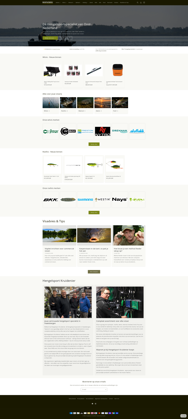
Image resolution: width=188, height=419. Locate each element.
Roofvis (63, 111)
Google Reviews (56, 49)
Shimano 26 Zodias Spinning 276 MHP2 (72, 177)
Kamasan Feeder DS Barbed (71, 81)
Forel (114, 111)
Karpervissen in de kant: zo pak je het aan (93, 249)
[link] (68, 302)
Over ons (116, 398)
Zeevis (98, 111)
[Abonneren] (105, 389)
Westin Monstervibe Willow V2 (113, 176)
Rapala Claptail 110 (90, 176)
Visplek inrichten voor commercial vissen (59, 249)
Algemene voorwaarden (101, 398)
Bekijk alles (94, 144)
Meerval (81, 111)
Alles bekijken (94, 272)
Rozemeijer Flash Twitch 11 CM (51, 176)
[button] (58, 2)
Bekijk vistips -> (65, 38)
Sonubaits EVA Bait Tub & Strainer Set (114, 82)
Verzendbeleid (89, 398)
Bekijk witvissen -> (50, 38)
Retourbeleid (72, 398)
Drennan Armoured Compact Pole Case (94, 82)
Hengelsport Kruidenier (91, 415)
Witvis (46, 111)
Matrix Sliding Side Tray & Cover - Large (52, 82)
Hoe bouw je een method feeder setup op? (127, 249)
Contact (111, 398)
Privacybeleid (80, 398)
